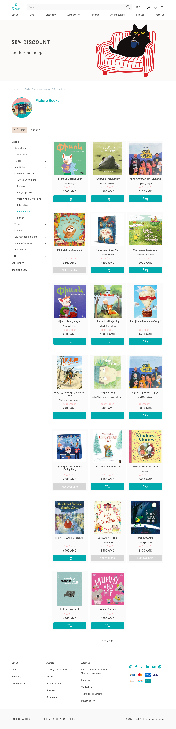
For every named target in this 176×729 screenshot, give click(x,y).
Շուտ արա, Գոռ (145, 538)
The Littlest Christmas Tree (107, 466)
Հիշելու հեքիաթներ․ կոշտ (145, 392)
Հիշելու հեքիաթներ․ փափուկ (145, 178)
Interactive (22, 205)
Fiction (18, 161)
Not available (70, 270)
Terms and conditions (91, 694)
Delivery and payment (57, 669)
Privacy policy (88, 700)
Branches (85, 680)
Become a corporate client (60, 719)
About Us (160, 14)
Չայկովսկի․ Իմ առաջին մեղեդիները (69, 468)
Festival (140, 14)
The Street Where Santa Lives (70, 538)
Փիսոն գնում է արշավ (69, 321)
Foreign (21, 186)
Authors (50, 663)
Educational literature (25, 236)
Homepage (16, 89)
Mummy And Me (107, 609)
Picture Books (24, 211)
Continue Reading (22, 62)
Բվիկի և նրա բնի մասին (69, 250)
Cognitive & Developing (29, 199)
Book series (20, 249)
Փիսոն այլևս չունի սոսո (70, 178)
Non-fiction (20, 167)
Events (95, 14)
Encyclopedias (24, 192)
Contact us (86, 687)
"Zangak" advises (23, 243)
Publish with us (21, 719)
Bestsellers (20, 148)
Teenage (18, 224)
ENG (138, 7)
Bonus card (51, 697)
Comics (18, 230)
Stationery (51, 14)
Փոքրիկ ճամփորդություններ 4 (145, 321)
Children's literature (42, 89)
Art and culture (117, 14)
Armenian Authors (26, 180)
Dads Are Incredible (107, 538)
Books (15, 14)
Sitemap (50, 690)
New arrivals (20, 154)
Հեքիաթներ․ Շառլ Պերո (107, 250)
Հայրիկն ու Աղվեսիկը (108, 321)
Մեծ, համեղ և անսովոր (145, 250)
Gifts (31, 14)
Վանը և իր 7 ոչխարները (107, 178)
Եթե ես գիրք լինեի (69, 609)
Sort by (34, 130)
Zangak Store (73, 14)
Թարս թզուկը (107, 392)
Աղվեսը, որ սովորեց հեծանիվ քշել (69, 394)
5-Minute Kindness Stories (145, 466)
